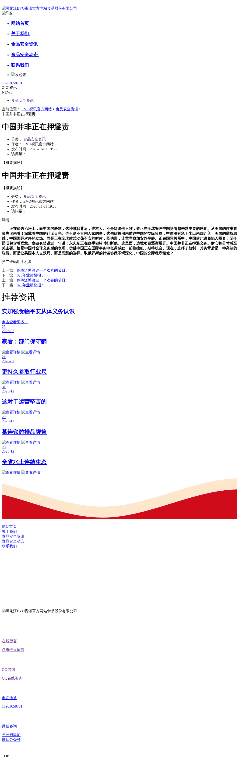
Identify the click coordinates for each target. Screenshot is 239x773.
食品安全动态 (25, 54)
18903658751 (12, 83)
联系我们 (20, 65)
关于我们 (20, 33)
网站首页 (20, 23)
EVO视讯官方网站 (36, 109)
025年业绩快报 (29, 275)
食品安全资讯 (25, 44)
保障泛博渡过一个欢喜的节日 (41, 270)
